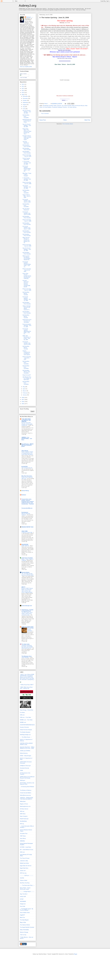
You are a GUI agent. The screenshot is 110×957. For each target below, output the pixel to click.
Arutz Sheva (23, 838)
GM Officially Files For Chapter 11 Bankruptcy (27, 378)
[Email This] (68, 103)
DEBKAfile (22, 841)
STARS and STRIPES (25, 750)
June (24, 108)
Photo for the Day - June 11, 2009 (27, 289)
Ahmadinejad (45, 105)
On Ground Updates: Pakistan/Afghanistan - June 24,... (27, 169)
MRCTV (23, 587)
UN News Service (24, 808)
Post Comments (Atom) (68, 123)
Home (65, 120)
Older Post (87, 120)
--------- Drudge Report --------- (27, 891)
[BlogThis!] (69, 103)
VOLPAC (22, 878)
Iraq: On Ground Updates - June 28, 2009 (27, 125)
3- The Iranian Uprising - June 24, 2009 (27, 163)
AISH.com (22, 852)
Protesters (64, 107)
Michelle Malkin (25, 572)
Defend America (24, 753)
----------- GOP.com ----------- (26, 875)
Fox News (22, 712)
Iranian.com (23, 870)
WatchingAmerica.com (25, 806)
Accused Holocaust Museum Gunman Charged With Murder (26, 283)
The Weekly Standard (25, 732)
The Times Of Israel (24, 858)
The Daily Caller (26, 644)
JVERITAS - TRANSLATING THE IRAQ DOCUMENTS (26, 798)
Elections (59, 105)
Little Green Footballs (27, 557)
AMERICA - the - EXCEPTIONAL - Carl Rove (27, 438)
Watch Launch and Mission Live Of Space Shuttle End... (26, 257)
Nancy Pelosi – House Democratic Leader (25, 888)
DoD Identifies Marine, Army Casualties (26, 372)
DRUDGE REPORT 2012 (27, 527)
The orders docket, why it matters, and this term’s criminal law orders (27, 613)
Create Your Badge (23, 77)
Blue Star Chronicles (27, 476)
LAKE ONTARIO (25, 657)
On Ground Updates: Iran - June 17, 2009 (27, 228)
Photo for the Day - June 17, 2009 (27, 220)
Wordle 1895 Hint (25, 545)
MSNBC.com (23, 722)
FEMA (21, 770)
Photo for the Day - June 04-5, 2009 (27, 358)
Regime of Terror (24, 803)
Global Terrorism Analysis (26, 729)
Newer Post (42, 120)
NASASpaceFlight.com (25, 734)
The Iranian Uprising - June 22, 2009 (27, 187)
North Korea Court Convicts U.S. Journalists (27, 321)
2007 (23, 399)
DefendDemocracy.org (25, 795)
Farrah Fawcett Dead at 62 (26, 159)
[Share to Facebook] (72, 103)
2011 (23, 90)
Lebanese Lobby (24, 860)
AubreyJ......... (29, 17)
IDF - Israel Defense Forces (26, 849)
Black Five (22, 917)
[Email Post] (65, 103)
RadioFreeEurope (24, 818)
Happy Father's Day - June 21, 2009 (27, 196)
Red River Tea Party (24, 882)
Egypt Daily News (24, 868)
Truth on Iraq (23, 934)
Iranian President (67, 105)
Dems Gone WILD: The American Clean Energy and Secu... (27, 131)
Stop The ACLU (23, 894)
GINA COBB (24, 531)
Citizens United (23, 880)
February (25, 392)
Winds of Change (24, 932)
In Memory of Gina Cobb (27, 532)
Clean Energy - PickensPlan (26, 710)
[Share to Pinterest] (73, 103)
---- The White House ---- (26, 737)
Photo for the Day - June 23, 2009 (27, 183)
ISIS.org (22, 823)
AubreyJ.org (27, 5)
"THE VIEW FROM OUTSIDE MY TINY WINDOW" (26, 420)
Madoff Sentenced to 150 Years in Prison (27, 121)
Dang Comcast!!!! (27, 375)
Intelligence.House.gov (25, 765)
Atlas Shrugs (25, 450)
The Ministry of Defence (25, 790)
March (24, 390)
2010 (23, 92)
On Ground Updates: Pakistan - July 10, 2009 (27, 298)
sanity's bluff (23, 896)
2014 (23, 84)
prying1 (21, 899)
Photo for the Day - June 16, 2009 (27, 245)
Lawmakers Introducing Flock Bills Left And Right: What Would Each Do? (27, 647)
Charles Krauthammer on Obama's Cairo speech (26, 352)
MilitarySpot (23, 801)
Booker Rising (25, 490)
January (25, 394)
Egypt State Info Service (25, 865)
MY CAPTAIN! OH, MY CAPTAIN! (30, 629)
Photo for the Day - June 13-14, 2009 (27, 270)
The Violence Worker (25, 924)
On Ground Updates (47, 107)
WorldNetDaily (23, 821)
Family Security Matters (25, 792)
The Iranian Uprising (72, 107)
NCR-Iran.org (23, 873)
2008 (23, 397)
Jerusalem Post (23, 833)
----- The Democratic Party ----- (27, 885)
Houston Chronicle (24, 727)
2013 (23, 86)
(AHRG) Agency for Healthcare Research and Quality (27, 777)
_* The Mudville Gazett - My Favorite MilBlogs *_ (26, 909)
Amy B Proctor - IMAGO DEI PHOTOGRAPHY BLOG (27, 445)
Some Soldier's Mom (25, 912)
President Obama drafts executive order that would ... (27, 137)
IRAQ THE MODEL (24, 929)
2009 (23, 94)
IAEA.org (22, 811)
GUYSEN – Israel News (25, 847)
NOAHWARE (23, 901)
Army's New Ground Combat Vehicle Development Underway (27, 276)
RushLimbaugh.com (27, 605)
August (24, 104)
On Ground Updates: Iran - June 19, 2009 (27, 213)
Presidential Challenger (57, 107)
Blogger (75, 954)
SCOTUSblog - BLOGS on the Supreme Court (27, 783)
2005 (23, 403)
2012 (23, 88)
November (25, 98)
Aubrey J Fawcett (23, 73)
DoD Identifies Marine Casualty (26, 293)
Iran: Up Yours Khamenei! (26, 209)
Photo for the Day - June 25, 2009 (27, 155)
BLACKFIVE (25, 466)
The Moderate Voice (27, 656)
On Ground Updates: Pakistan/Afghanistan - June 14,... (27, 264)
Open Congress (23, 816)
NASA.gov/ (22, 780)
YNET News (23, 836)
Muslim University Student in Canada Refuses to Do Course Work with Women (27, 453)
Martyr (73, 105)
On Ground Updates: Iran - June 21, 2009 (27, 201)
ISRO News (22, 813)
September (25, 102)
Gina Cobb (22, 906)
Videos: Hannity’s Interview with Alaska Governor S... (27, 307)
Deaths (55, 105)
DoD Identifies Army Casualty (27, 145)
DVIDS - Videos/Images (25, 755)
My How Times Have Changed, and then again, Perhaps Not (27, 424)
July (24, 106)
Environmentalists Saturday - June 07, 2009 (27, 325)
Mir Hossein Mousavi (79, 105)
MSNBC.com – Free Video (26, 719)
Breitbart (24, 494)
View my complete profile (26, 66)
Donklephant (25, 512)
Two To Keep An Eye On (27, 467)
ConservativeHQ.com (27, 508)
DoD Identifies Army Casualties (26, 116)
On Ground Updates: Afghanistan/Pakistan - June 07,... (27, 331)
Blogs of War (23, 922)
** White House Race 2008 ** (27, 684)
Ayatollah (51, 105)
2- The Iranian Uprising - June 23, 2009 (27, 179)
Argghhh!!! (22, 915)
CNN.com (22, 714)
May (24, 386)
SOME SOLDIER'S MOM (27, 627)
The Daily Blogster (24, 919)
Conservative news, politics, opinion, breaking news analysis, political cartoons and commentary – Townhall (28, 501)
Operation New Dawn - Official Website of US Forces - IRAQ (27, 747)
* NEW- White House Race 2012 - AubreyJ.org (26, 688)
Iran (63, 105)
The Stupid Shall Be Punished (27, 927)
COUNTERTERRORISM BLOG (27, 724)
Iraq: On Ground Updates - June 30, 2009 (27, 112)
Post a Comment (45, 113)
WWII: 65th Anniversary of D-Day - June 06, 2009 (27, 337)
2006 (23, 401)
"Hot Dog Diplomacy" (26, 142)
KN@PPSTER (25, 544)
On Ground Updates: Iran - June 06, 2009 (27, 343)
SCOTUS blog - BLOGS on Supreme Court (27, 610)
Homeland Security (24, 768)
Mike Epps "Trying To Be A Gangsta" (27, 174)
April (24, 388)
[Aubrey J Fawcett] (24, 76)
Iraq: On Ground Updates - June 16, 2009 (27, 249)
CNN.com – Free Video (25, 717)
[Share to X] (71, 103)
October (25, 100)
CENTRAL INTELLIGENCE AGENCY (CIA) (26, 744)
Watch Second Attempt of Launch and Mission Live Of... (26, 240)
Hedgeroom (23, 903)
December (25, 96)
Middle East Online (24, 863)
